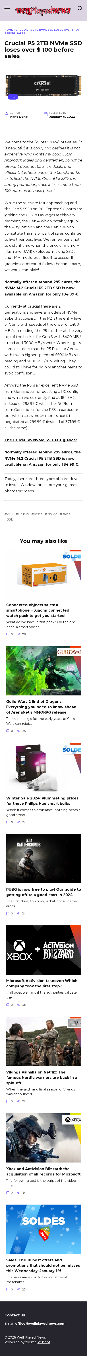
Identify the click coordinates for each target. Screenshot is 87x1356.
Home (8, 29)
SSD (10, 519)
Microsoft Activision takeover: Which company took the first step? (41, 983)
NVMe (52, 514)
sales (66, 514)
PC (13, 96)
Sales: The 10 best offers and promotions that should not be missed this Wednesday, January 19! (43, 1265)
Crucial (23, 514)
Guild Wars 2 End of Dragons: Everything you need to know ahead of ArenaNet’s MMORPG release (41, 706)
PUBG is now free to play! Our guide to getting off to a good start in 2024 (43, 892)
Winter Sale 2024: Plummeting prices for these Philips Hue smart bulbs (42, 801)
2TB (10, 514)
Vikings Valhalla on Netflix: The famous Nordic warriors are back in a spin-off (41, 1077)
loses (38, 514)
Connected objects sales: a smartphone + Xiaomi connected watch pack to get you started (37, 610)
